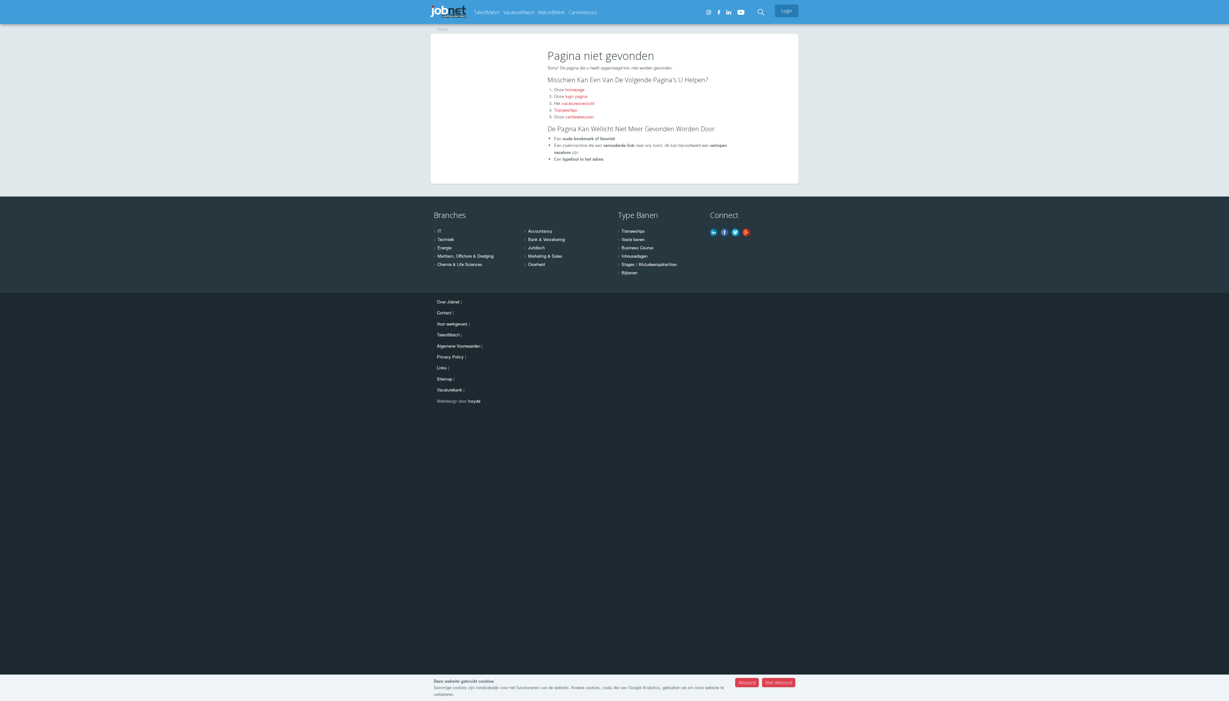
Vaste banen (633, 239)
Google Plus (746, 232)
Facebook (724, 232)
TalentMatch (487, 12)
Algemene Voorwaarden (458, 346)
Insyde (474, 401)
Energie (445, 247)
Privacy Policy (450, 357)
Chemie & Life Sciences (460, 264)
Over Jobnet (448, 302)
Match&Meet (551, 12)
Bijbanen (630, 272)
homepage (574, 89)
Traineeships (565, 110)
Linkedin (714, 232)
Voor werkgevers (452, 324)
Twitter (735, 232)
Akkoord (747, 683)
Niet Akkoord (778, 683)
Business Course (637, 247)
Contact (444, 313)
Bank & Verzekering (546, 239)
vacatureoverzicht (578, 103)
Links (442, 368)
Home (442, 29)
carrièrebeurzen (579, 117)
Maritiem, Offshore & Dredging (466, 256)
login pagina (576, 96)
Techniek (446, 239)
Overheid (536, 264)
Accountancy (540, 231)
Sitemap (444, 379)
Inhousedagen (634, 256)
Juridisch (536, 247)
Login (786, 11)
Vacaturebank (449, 390)
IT (439, 231)
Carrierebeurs (583, 12)
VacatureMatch (518, 12)
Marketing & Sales (545, 256)
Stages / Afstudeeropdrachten (649, 264)
